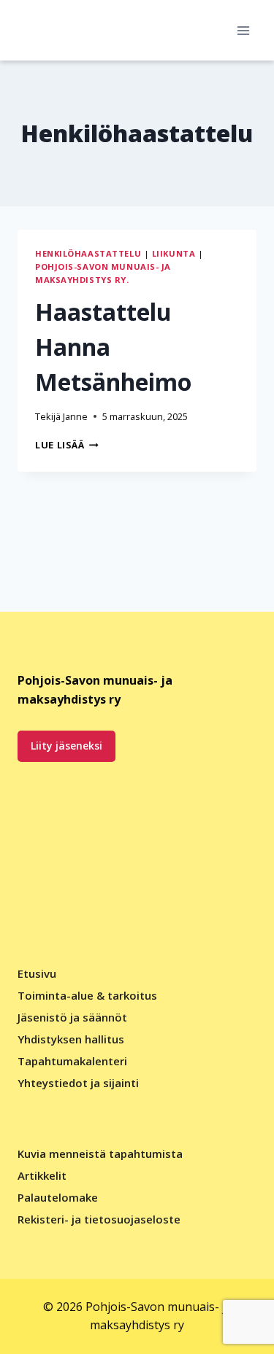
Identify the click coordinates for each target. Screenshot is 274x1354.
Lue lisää (67, 444)
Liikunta (173, 253)
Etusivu (37, 973)
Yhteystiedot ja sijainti (78, 1082)
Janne (75, 416)
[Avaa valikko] (242, 30)
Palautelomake (58, 1197)
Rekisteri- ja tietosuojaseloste (99, 1219)
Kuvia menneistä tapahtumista (100, 1153)
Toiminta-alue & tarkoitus (87, 995)
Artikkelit (42, 1175)
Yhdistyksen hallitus (71, 1039)
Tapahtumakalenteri (72, 1061)
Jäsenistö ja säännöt (72, 1017)
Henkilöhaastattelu (88, 253)
